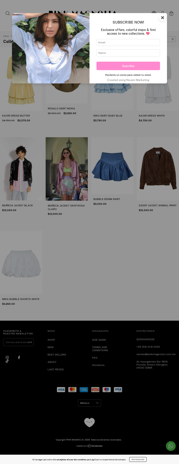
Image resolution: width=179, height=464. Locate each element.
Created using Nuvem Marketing (128, 80)
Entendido (138, 459)
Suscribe (128, 66)
